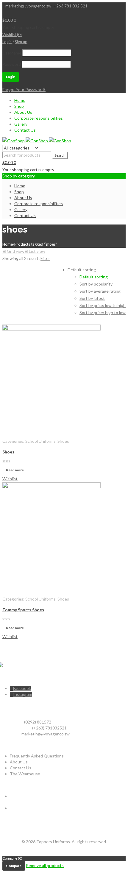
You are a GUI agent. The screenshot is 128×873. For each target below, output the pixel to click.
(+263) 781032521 (49, 727)
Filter (45, 258)
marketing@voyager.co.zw (45, 733)
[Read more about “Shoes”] (6, 433)
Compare (13, 865)
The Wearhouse (25, 773)
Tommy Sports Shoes (23, 609)
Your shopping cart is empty (28, 27)
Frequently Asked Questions (37, 755)
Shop (19, 106)
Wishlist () (12, 34)
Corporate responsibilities (38, 118)
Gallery (20, 124)
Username (11, 52)
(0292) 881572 (37, 721)
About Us (23, 112)
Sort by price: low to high (102, 305)
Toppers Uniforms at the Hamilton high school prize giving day (67, 802)
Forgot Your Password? (24, 89)
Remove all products (45, 865)
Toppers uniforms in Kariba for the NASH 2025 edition (60, 813)
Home (19, 100)
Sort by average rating (100, 291)
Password (11, 64)
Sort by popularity (96, 283)
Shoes (63, 441)
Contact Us (25, 129)
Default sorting (93, 276)
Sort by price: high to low (102, 312)
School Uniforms (40, 441)
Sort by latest (92, 298)
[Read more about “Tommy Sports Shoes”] (6, 591)
